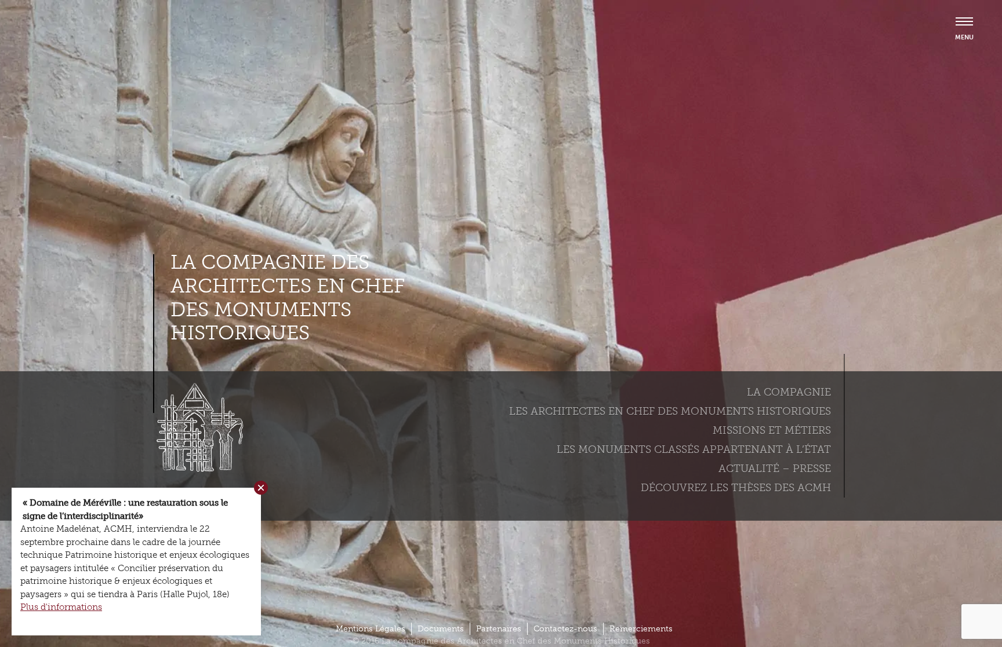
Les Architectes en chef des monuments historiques (670, 411)
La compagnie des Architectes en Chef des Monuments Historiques (287, 298)
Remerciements (641, 629)
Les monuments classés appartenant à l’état (694, 449)
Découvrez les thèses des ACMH (736, 487)
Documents (441, 629)
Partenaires (498, 629)
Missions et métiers (772, 430)
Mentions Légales (370, 629)
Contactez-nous (565, 629)
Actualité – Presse (774, 468)
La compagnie (789, 392)
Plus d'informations (61, 607)
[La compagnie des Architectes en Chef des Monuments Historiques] (196, 469)
